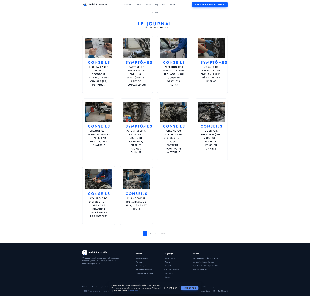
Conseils (99, 62)
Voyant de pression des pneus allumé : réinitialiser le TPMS (211, 74)
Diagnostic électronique (144, 273)
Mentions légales (204, 291)
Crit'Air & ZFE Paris (171, 269)
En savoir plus (133, 290)
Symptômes (139, 62)
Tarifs (139, 4)
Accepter (190, 288)
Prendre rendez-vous (200, 269)
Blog (156, 4)
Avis (163, 4)
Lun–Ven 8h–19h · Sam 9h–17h (205, 265)
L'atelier (148, 4)
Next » (163, 233)
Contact (172, 4)
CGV (214, 291)
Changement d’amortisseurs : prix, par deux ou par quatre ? (99, 138)
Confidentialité (223, 291)
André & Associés (98, 4)
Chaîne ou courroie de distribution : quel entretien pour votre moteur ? (174, 141)
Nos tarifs (167, 265)
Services (127, 4)
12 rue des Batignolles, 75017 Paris (206, 258)
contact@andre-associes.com (203, 262)
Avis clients (168, 273)
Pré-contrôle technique (144, 269)
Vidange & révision (143, 258)
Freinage (139, 262)
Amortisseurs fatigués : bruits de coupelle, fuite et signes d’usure (136, 141)
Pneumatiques (141, 265)
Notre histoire (169, 258)
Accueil (155, 13)
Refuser (172, 288)
